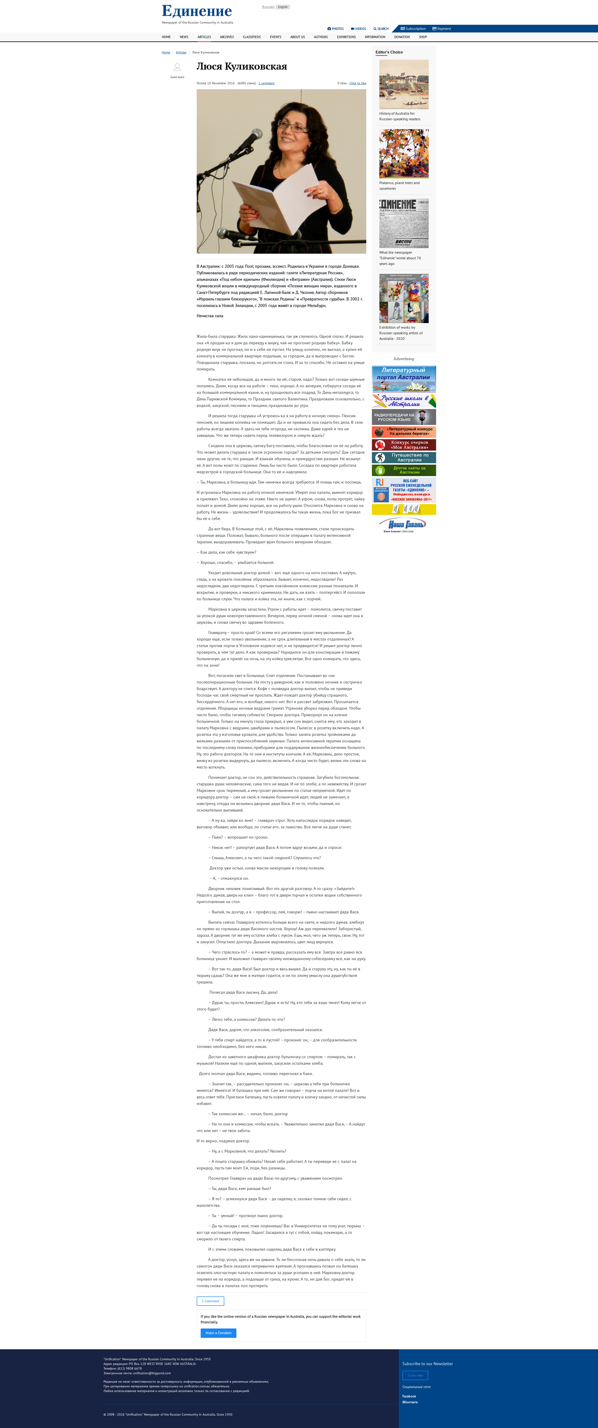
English (283, 7)
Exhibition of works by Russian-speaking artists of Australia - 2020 (401, 333)
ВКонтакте (410, 1402)
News (184, 37)
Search (382, 29)
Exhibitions (346, 37)
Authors (321, 37)
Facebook (409, 1396)
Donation (402, 37)
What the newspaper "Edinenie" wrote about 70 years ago (400, 258)
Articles (204, 37)
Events (275, 37)
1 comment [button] (210, 1301)
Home (166, 37)
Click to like (357, 83)
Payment (443, 28)
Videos (360, 29)
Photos (337, 29)
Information (375, 37)
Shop (423, 37)
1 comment (266, 83)
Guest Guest (177, 77)
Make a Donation (218, 1333)
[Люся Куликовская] (281, 252)
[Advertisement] (404, 565)
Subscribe (415, 1375)
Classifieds (252, 37)
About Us (297, 37)
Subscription (415, 28)
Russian (268, 6)
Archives (227, 37)
